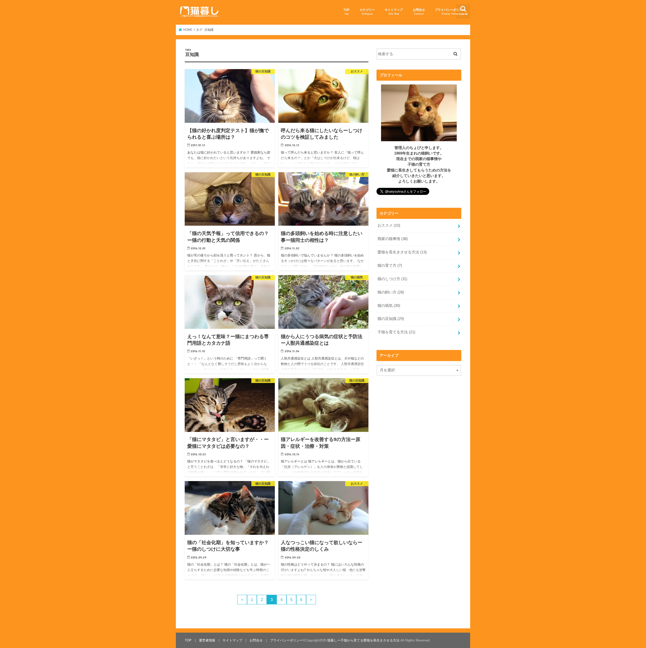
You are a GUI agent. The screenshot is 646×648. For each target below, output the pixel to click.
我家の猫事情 (393, 239)
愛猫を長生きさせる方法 (402, 252)
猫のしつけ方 (392, 279)
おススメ (389, 225)
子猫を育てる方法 (396, 332)
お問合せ (419, 11)
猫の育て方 (390, 265)
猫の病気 (389, 306)
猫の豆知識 (391, 319)
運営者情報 (207, 640)
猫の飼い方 (391, 292)
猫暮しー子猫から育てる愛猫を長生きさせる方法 (363, 640)
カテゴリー (367, 11)
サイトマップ (394, 11)
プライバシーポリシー (450, 11)
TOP (346, 11)
